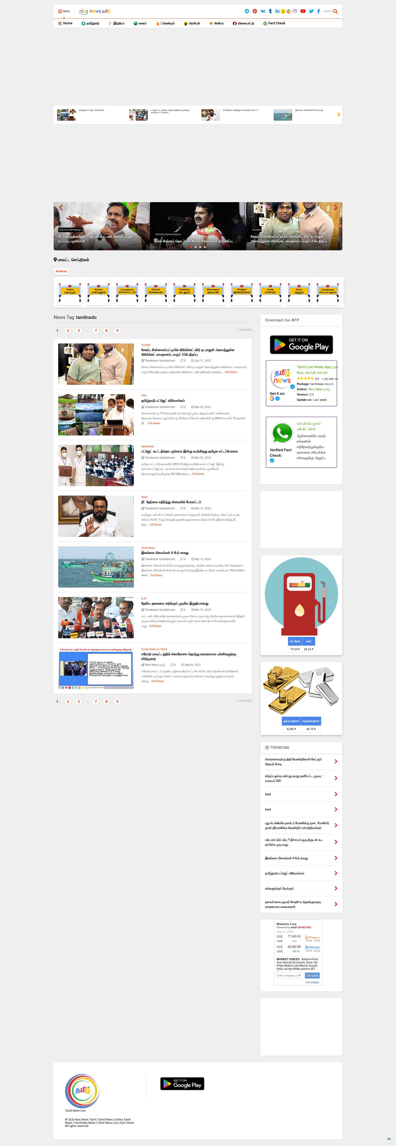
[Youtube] (303, 11)
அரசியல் (194, 23)
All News (61, 271)
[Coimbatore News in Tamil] (327, 292)
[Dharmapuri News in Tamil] (213, 292)
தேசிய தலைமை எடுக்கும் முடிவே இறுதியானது (175, 603)
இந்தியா (118, 23)
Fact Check (276, 23)
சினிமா (219, 23)
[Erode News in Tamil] (270, 292)
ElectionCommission (168, 234)
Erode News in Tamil (154, 649)
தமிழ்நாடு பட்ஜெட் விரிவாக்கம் (91, 110)
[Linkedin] (277, 11)
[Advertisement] (191, 67)
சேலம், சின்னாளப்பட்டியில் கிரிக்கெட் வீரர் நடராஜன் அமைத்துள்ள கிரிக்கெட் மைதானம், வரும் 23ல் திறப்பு (289, 238)
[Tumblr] (270, 11)
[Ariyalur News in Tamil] (98, 292)
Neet (144, 497)
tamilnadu (147, 446)
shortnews (148, 547)
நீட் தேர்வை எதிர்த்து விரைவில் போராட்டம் (240, 110)
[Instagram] (295, 11)
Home (67, 23)
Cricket (256, 229)
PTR (143, 395)
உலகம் (142, 23)
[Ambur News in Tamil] (69, 292)
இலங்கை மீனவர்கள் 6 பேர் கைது (309, 110)
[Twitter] (311, 11)
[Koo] (283, 12)
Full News (231, 372)
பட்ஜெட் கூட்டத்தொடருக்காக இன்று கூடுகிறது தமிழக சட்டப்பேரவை (170, 111)
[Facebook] (318, 11)
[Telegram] (247, 11)
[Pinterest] (255, 11)
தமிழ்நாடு (92, 23)
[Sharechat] (288, 11)
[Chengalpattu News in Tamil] (127, 292)
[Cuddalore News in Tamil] (184, 292)
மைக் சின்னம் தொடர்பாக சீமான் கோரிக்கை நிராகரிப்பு (193, 241)
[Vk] (263, 11)
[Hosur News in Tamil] (299, 292)
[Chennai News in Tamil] (155, 292)
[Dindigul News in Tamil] (241, 292)
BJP (143, 598)
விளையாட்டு (245, 23)
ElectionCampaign (70, 229)
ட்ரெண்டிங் (167, 23)
